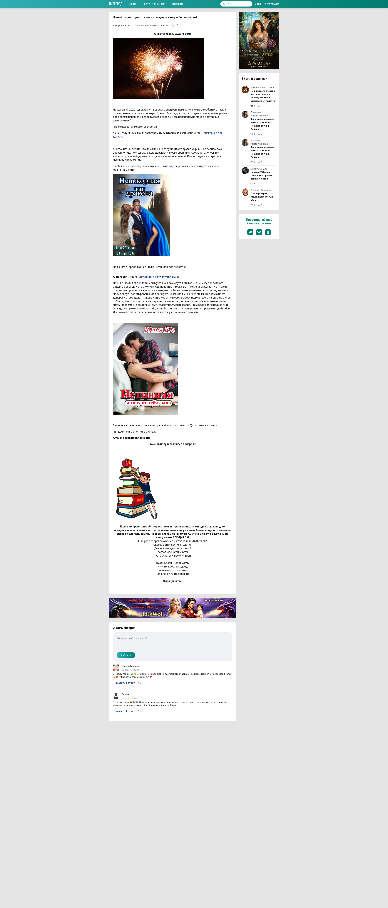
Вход (258, 3)
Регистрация (271, 3)
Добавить (126, 655)
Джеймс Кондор (259, 169)
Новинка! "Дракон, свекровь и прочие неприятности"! (261, 175)
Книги (132, 3)
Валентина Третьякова (262, 87)
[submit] (224, 4)
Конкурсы (177, 3)
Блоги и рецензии (154, 3)
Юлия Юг (126, 25)
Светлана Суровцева (261, 190)
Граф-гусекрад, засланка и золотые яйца (262, 196)
